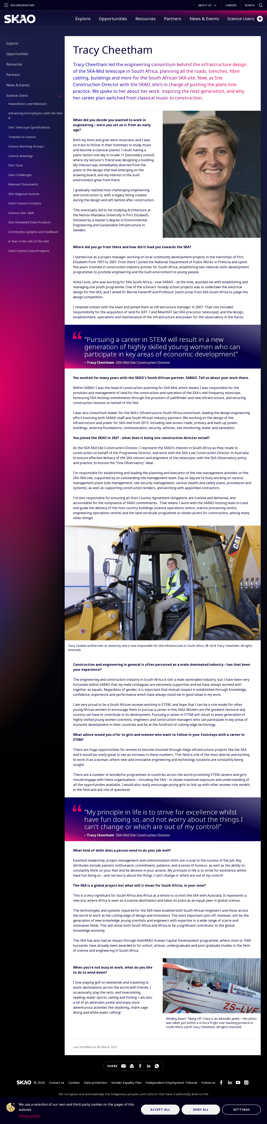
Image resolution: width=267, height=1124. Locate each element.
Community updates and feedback (33, 232)
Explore (83, 18)
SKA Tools (15, 165)
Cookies (74, 1082)
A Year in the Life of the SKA (28, 241)
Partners (172, 18)
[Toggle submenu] (59, 96)
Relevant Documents (23, 184)
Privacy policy (29, 1115)
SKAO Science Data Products (28, 251)
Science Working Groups (26, 146)
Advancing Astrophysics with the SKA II (35, 115)
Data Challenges (20, 175)
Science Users (240, 18)
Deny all (201, 1109)
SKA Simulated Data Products (29, 222)
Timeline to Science (22, 137)
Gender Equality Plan (126, 1082)
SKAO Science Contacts (24, 203)
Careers (231, 5)
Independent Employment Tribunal (171, 1082)
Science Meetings (20, 156)
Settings (241, 1109)
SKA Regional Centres (23, 194)
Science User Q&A (21, 213)
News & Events (204, 18)
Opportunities (113, 18)
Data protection (95, 1082)
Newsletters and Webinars (27, 104)
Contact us (56, 1082)
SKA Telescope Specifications (29, 127)
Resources (145, 18)
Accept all (160, 1109)
